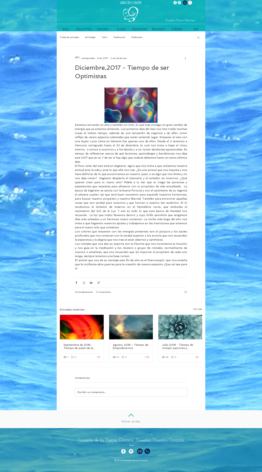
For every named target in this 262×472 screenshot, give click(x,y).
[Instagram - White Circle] (179, 2)
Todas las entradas (69, 37)
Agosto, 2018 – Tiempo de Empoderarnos (130, 346)
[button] (198, 37)
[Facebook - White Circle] (175, 2)
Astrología (90, 37)
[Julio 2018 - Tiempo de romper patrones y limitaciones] (180, 327)
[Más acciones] (185, 58)
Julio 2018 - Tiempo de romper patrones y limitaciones (177, 346)
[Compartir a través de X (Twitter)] (83, 282)
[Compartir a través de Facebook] (76, 282)
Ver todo (197, 309)
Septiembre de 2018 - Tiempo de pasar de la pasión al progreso (78, 346)
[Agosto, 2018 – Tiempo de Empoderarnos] (131, 327)
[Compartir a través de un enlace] (98, 282)
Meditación (136, 37)
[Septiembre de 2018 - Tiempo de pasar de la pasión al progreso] (82, 327)
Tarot (104, 37)
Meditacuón (119, 37)
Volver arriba (131, 421)
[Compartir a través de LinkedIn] (91, 282)
